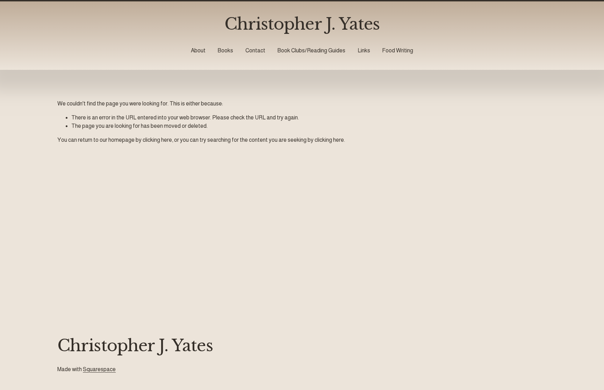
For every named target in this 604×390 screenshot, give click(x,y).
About (198, 50)
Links (364, 50)
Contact (255, 50)
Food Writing (397, 50)
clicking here (157, 140)
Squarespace (99, 369)
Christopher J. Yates (302, 24)
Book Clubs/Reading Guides (311, 50)
